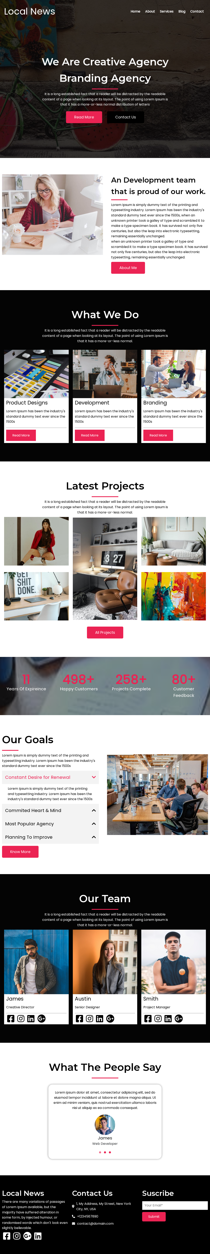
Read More (21, 435)
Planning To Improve (28, 837)
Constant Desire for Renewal (37, 777)
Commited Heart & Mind (33, 810)
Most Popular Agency (29, 824)
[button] (100, 1152)
